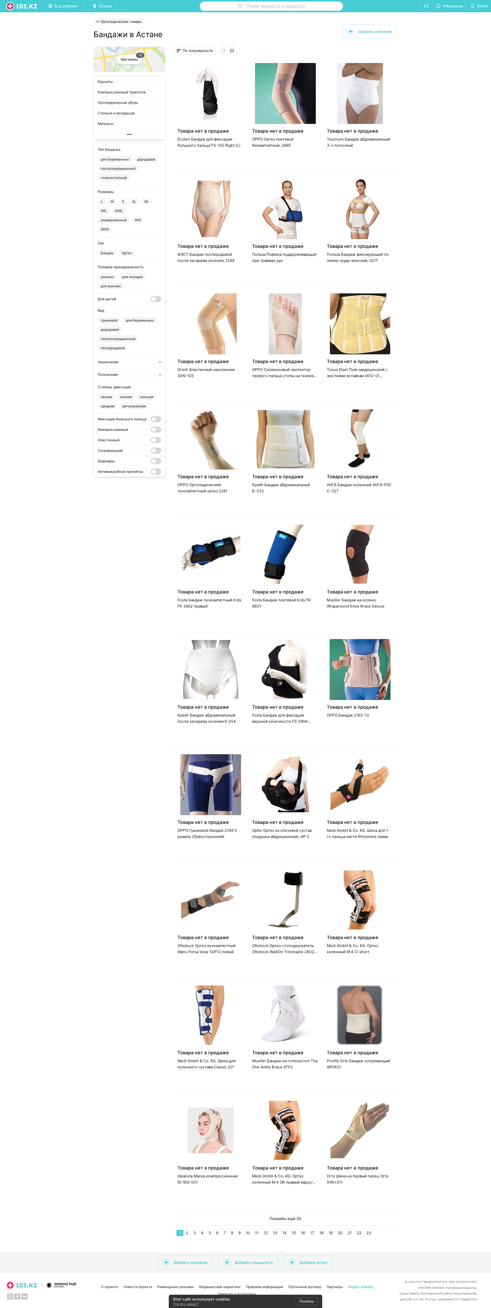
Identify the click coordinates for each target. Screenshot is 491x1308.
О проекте (109, 1287)
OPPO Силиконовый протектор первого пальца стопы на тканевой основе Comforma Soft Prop (285, 375)
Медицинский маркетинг (220, 1287)
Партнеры (335, 1287)
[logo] (22, 6)
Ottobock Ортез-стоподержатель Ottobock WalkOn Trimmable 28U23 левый (284, 951)
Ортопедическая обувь (118, 102)
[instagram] (10, 1296)
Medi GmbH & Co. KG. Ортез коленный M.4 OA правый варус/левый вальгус (282, 1182)
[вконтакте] (24, 1296)
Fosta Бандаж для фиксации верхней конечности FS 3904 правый (280, 721)
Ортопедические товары (121, 21)
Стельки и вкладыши (116, 113)
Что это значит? (186, 1304)
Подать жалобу (360, 1287)
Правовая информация (264, 1287)
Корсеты (105, 81)
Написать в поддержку (237, 1294)
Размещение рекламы (175, 1287)
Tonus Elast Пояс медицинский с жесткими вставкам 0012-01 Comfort (357, 375)
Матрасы (106, 123)
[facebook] (17, 1296)
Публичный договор (304, 1287)
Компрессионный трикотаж (122, 92)
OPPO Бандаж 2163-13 (348, 715)
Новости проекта (138, 1287)
